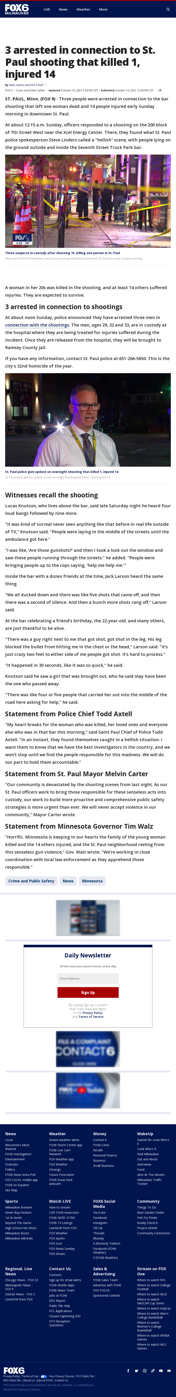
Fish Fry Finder (147, 1218)
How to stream (59, 1207)
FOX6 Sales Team (105, 1280)
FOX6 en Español (17, 1185)
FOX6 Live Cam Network (59, 1152)
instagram (144, 1370)
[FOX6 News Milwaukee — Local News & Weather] (19, 9)
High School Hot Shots (20, 1228)
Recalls (98, 1150)
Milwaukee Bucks (17, 1233)
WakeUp (145, 1133)
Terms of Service (90, 1017)
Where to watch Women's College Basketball (149, 1326)
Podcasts (11, 1164)
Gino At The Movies (151, 1175)
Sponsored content (106, 1295)
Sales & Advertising (104, 1271)
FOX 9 (8, 90)
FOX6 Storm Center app (65, 1145)
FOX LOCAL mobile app (21, 1180)
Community (148, 1201)
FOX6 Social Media (104, 1204)
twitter (136, 1370)
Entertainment (15, 1159)
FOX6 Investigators (18, 1154)
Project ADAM (147, 1228)
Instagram (100, 1223)
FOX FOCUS (101, 1290)
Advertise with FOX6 (107, 1285)
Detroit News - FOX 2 (20, 1294)
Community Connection (153, 1233)
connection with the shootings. (37, 325)
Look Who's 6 (146, 1149)
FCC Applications (60, 1311)
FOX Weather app (61, 1159)
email (169, 1370)
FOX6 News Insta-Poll (20, 1175)
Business (99, 1160)
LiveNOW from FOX (63, 1228)
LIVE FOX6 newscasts (64, 1212)
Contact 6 (100, 1140)
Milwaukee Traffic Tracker (149, 1182)
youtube (161, 1370)
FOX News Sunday (62, 1249)
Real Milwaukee (148, 1154)
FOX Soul (55, 1243)
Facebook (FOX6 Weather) (104, 1250)
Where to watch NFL (151, 1280)
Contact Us (60, 1268)
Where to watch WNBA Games (153, 1337)
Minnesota (92, 880)
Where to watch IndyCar (154, 1308)
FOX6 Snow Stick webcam (61, 1182)
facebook (128, 1370)
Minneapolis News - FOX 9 (19, 1287)
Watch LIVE (60, 1201)
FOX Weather (58, 1164)
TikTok (98, 1228)
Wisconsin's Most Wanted (17, 1147)
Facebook (100, 1218)
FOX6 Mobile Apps (62, 1285)
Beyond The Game (18, 1223)
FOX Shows (57, 1254)
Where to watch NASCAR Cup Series (150, 1301)
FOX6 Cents (101, 1145)
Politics (10, 1169)
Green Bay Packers (18, 1212)
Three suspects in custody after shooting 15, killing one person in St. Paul (62, 253)
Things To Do (146, 1207)
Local (9, 1140)
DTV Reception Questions (59, 1323)
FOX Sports (57, 1238)
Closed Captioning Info (65, 1316)
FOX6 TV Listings (61, 1223)
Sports (11, 1201)
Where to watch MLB (152, 1294)
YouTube (99, 1212)
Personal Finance (105, 1155)
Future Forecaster (61, 1175)
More (103, 9)
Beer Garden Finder (150, 1212)
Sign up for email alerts (65, 1280)
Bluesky (98, 1238)
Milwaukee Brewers (18, 1207)
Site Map (11, 1190)
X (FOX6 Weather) (105, 1258)
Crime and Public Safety (30, 90)
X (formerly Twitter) (106, 1243)
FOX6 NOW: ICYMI (62, 1218)
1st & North (13, 1218)
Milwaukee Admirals (19, 1238)
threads (152, 1370)
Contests (55, 1275)
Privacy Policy (93, 1013)
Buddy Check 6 (147, 1223)
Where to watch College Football (153, 1287)
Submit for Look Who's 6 (153, 1142)
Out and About (147, 1159)
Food (140, 1169)
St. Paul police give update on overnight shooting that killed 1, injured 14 (61, 472)
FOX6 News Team (61, 1290)
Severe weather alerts (64, 1140)
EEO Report (57, 1301)
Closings (55, 1169)
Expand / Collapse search (168, 9)
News (68, 880)
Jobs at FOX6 (58, 1295)
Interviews (144, 1164)
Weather (57, 1133)
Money (99, 1133)
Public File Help (59, 1306)
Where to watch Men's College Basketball (152, 1315)
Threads (99, 1233)
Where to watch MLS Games (151, 1346)
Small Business (103, 1166)
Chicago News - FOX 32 (21, 1280)
